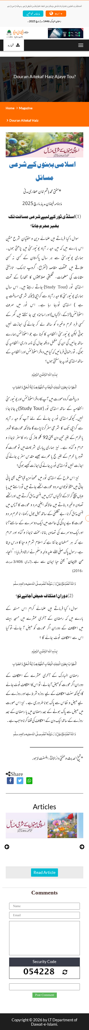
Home (10, 108)
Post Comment (44, 995)
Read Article (44, 872)
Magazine (25, 108)
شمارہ (11, 45)
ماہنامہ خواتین (33, 13)
